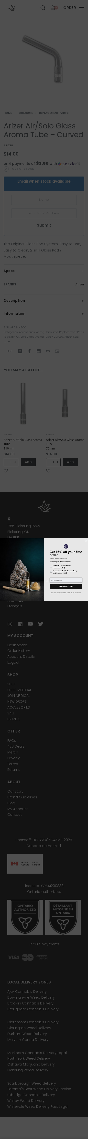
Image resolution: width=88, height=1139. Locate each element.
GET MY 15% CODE (66, 586)
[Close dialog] (86, 540)
